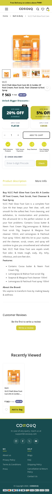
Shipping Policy (34, 464)
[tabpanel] (7, 73)
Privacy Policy (9, 460)
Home (5, 16)
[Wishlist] (42, 9)
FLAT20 (15, 125)
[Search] (37, 9)
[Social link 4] (36, 441)
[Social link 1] (16, 441)
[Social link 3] (29, 441)
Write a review (26, 327)
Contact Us (32, 476)
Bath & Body (18, 16)
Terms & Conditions (12, 464)
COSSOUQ (34, 486)
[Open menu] (6, 9)
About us (7, 455)
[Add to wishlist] (47, 87)
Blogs (29, 455)
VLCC (4, 81)
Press (5, 469)
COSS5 (43, 125)
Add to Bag (17, 409)
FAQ (29, 460)
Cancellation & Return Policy (37, 470)
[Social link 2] (22, 441)
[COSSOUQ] (26, 426)
